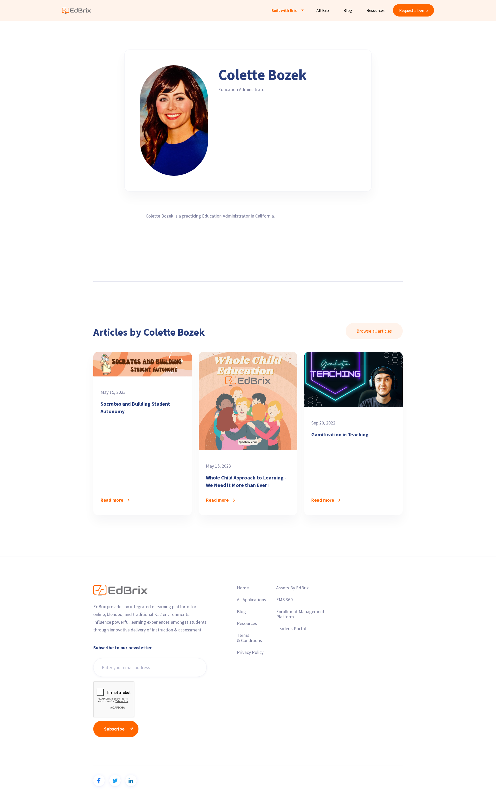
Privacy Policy (250, 652)
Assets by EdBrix (292, 587)
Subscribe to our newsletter (122, 647)
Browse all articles (374, 331)
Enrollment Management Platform (300, 614)
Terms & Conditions (249, 638)
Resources (376, 10)
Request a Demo (413, 10)
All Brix (322, 10)
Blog (348, 10)
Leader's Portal (291, 628)
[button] (286, 10)
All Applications (251, 599)
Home (243, 587)
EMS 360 (284, 599)
